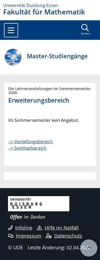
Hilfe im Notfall (62, 227)
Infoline (23, 227)
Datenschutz (68, 235)
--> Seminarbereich (27, 148)
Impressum (28, 235)
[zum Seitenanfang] (88, 248)
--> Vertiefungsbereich (30, 142)
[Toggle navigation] (11, 30)
